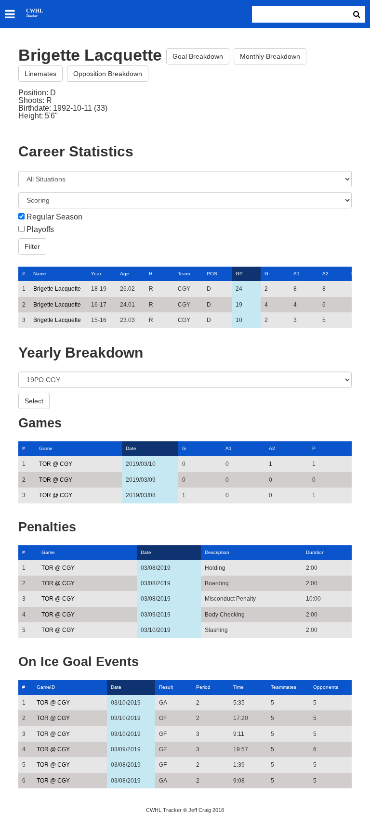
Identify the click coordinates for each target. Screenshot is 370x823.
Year (96, 273)
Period (203, 687)
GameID (46, 687)
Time (238, 687)
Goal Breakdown (197, 56)
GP (239, 273)
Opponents (325, 687)
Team (184, 273)
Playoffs (40, 229)
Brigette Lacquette (57, 289)
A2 (325, 273)
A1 (296, 273)
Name (39, 273)
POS (212, 273)
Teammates (283, 687)
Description (217, 552)
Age (124, 273)
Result (166, 687)
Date (131, 448)
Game (46, 448)
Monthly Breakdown (270, 56)
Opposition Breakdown (107, 73)
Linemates (40, 73)
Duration (315, 552)
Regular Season (54, 217)
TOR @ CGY (55, 464)
